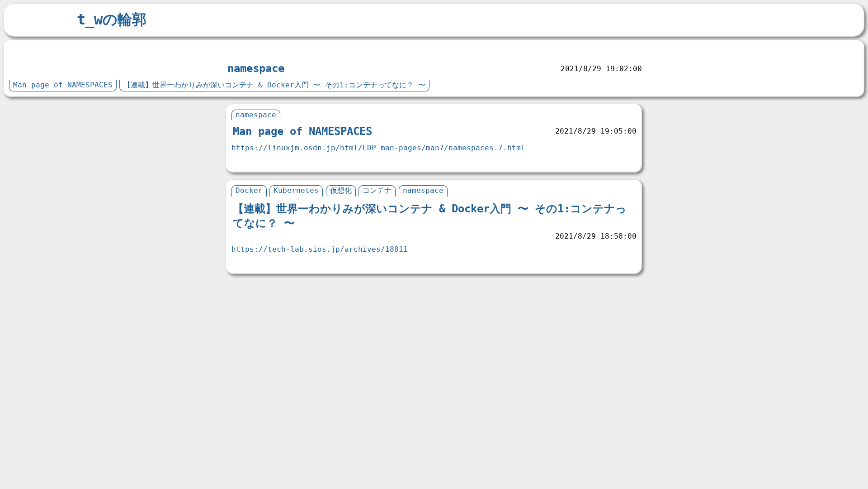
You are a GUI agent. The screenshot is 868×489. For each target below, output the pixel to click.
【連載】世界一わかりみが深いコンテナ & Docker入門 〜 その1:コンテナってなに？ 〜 (274, 85)
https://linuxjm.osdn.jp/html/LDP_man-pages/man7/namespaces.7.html (378, 148)
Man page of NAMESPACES (63, 85)
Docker (249, 190)
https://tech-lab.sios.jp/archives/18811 (319, 249)
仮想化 (341, 190)
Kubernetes (296, 190)
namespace (255, 68)
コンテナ (377, 190)
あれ (20, 51)
